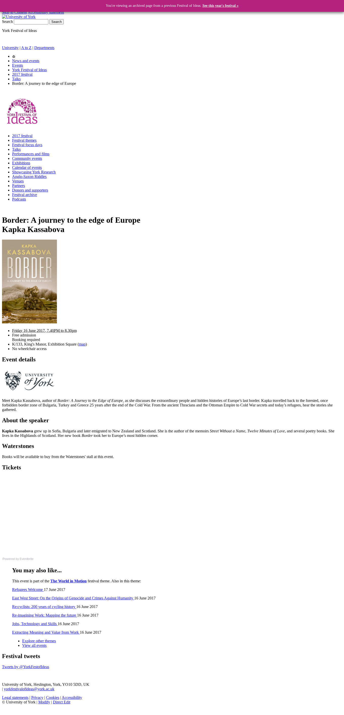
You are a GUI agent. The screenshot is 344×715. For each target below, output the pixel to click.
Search (7, 21)
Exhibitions (21, 163)
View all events (34, 645)
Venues (18, 181)
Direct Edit (61, 702)
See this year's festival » (220, 6)
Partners (18, 185)
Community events (27, 158)
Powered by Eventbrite (18, 559)
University (10, 48)
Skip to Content (14, 12)
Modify (44, 702)
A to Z (26, 48)
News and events (25, 61)
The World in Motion (68, 581)
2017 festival (22, 74)
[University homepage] (13, 56)
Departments (44, 48)
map (82, 344)
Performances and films (30, 154)
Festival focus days (27, 145)
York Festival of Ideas (29, 70)
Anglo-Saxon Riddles (29, 176)
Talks (16, 79)
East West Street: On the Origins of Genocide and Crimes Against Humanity (73, 598)
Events (17, 65)
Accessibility (72, 697)
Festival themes (24, 140)
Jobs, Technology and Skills (35, 624)
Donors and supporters (30, 190)
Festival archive (24, 195)
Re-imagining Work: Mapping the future (44, 615)
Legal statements (15, 697)
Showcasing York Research (34, 172)
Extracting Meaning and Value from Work (46, 632)
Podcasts (19, 199)
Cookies (52, 697)
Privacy (37, 697)
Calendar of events (27, 167)
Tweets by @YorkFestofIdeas (25, 667)
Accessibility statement (46, 12)
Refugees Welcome (28, 589)
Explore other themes (39, 641)
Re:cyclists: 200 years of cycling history (44, 607)
